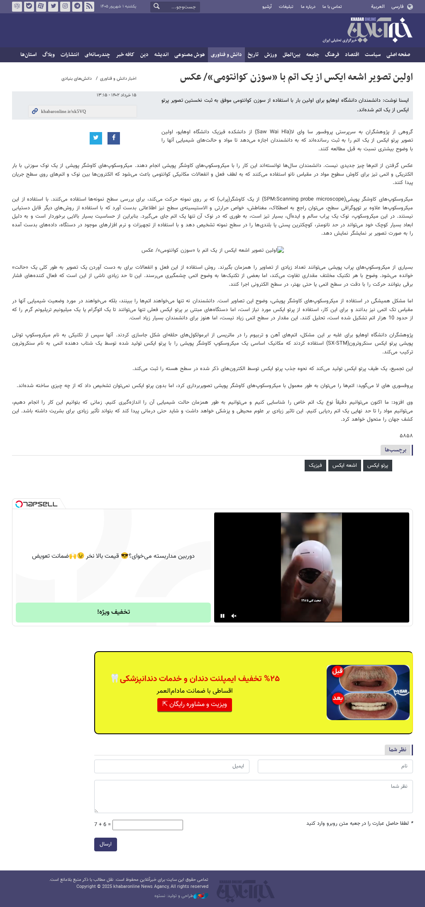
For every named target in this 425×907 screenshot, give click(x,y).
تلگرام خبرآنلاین (77, 7)
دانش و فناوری (226, 54)
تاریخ (253, 54)
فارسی (397, 6)
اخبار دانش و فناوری (118, 78)
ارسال (106, 844)
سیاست (373, 54)
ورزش (270, 54)
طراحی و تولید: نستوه (173, 896)
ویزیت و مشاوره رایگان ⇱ (194, 704)
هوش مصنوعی (189, 54)
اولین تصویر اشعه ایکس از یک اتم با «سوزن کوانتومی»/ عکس (296, 77)
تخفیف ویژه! (113, 612)
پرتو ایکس (377, 465)
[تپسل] (19, 504)
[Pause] (222, 616)
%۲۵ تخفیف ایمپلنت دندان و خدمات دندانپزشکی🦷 (195, 679)
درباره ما (308, 6)
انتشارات (70, 54)
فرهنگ (332, 54)
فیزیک (315, 465)
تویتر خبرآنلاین (53, 7)
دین (144, 54)
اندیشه (161, 54)
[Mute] (234, 616)
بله (29, 7)
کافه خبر (125, 54)
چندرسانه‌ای (97, 54)
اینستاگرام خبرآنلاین (65, 7)
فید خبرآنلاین (89, 7)
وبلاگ (48, 54)
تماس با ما (332, 6)
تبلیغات (286, 6)
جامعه (312, 54)
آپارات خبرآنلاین (41, 7)
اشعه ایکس (344, 465)
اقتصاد (352, 54)
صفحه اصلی (398, 54)
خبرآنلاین (367, 30)
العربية (378, 6)
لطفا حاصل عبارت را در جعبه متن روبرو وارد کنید (359, 824)
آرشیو (267, 6)
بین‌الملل (291, 54)
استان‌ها (28, 54)
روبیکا (17, 7)
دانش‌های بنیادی (76, 78)
